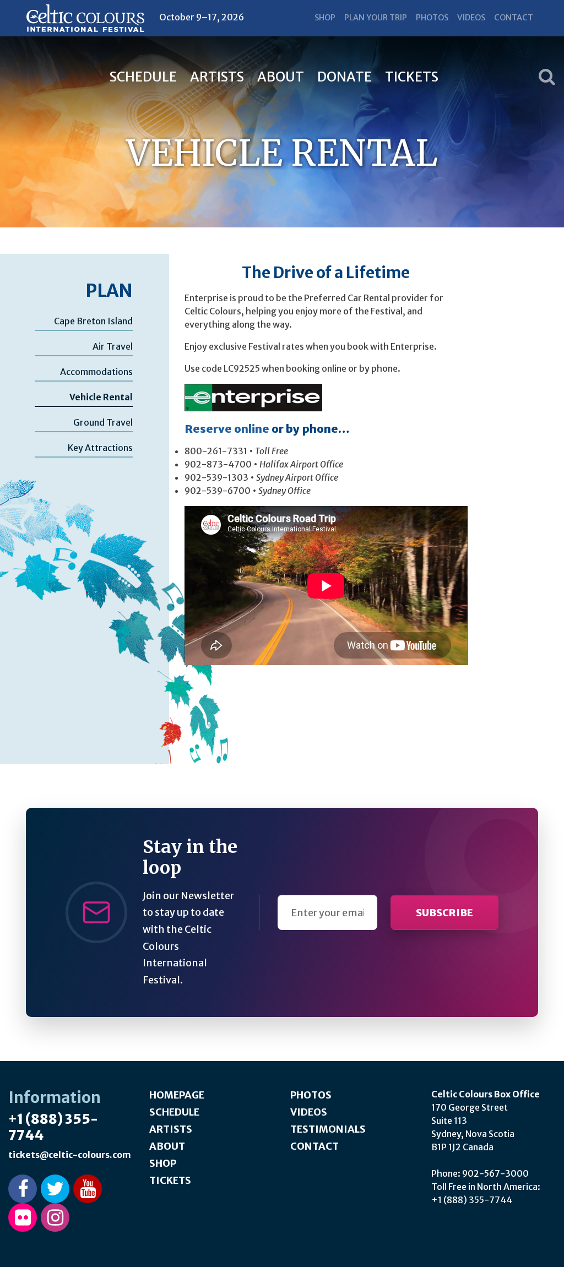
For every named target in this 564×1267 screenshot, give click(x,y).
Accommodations (96, 371)
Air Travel (113, 346)
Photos (432, 18)
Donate (344, 76)
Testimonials (328, 1129)
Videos (471, 18)
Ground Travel (103, 422)
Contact (513, 18)
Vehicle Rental (101, 397)
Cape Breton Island (93, 321)
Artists (217, 76)
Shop (324, 18)
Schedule (143, 76)
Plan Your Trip (375, 18)
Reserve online (227, 429)
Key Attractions (100, 447)
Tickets (411, 76)
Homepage (176, 1095)
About (280, 76)
